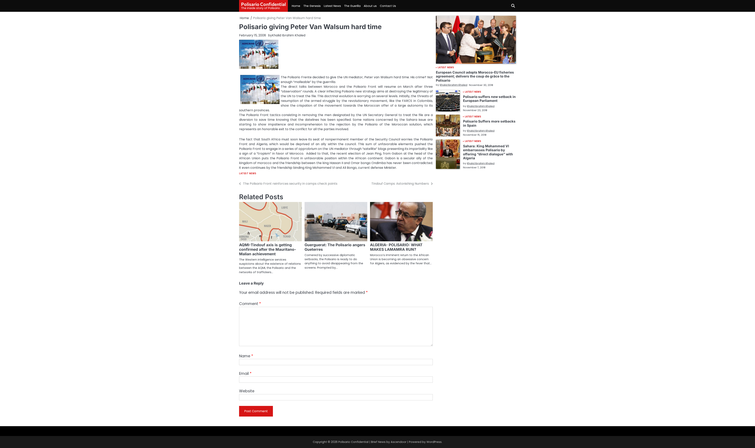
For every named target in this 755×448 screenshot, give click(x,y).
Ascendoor (398, 442)
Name (246, 356)
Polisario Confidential (263, 4)
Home (296, 6)
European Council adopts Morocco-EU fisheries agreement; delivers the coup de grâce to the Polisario (475, 76)
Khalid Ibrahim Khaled (288, 35)
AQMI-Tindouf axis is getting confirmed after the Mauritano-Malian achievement (267, 249)
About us (370, 6)
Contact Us (388, 6)
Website (246, 391)
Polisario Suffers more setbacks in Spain (489, 123)
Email (245, 373)
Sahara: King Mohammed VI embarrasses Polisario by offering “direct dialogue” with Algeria (488, 152)
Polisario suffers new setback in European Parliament (489, 99)
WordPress (434, 442)
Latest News (332, 6)
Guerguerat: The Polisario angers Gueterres (335, 247)
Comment (250, 303)
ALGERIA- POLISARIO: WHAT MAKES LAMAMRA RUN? (396, 247)
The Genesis (312, 6)
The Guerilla (352, 6)
